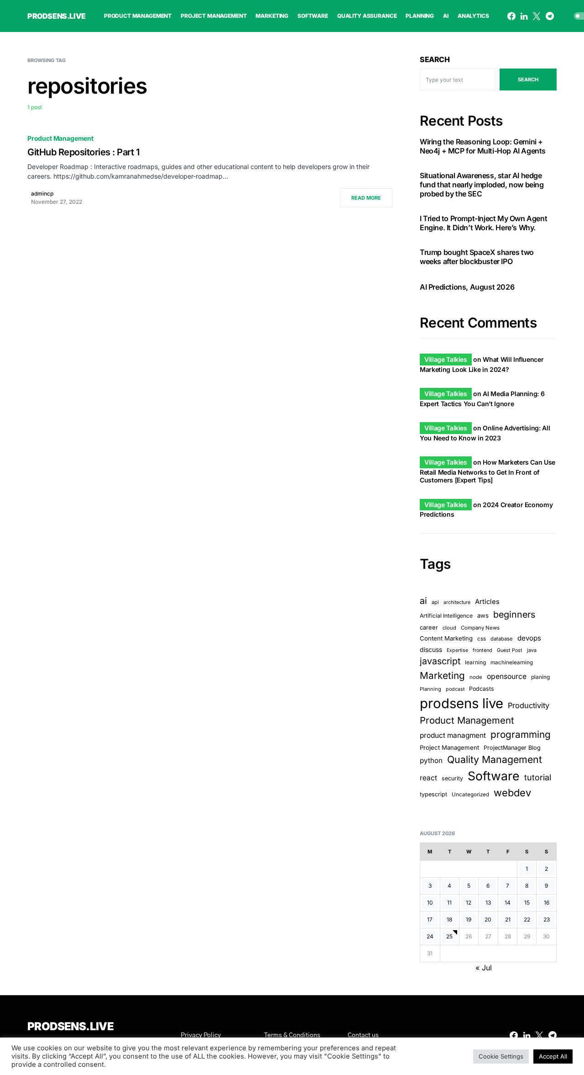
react (428, 777)
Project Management (449, 747)
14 (508, 902)
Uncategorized (470, 794)
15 (527, 902)
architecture (456, 602)
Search (435, 59)
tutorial (537, 777)
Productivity (528, 705)
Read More (366, 198)
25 (449, 936)
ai (423, 600)
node (475, 677)
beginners (514, 614)
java (532, 650)
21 (508, 919)
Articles (487, 602)
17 (430, 919)
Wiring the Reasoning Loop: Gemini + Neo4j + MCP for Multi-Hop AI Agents (483, 146)
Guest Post (509, 650)
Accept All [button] (553, 1056)
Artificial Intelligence (446, 615)
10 (430, 902)
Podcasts (481, 688)
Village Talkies (445, 359)
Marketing (442, 675)
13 (488, 902)
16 (546, 902)
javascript (440, 661)
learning (475, 662)
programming (520, 734)
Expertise (457, 650)
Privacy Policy (201, 1035)
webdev (512, 793)
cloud (449, 628)
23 (546, 919)
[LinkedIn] (524, 16)
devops (529, 638)
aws (483, 615)
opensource (507, 676)
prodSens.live (56, 16)
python (431, 760)
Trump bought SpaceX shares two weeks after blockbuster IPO (477, 257)
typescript (433, 794)
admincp (42, 193)
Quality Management (494, 759)
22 (527, 919)
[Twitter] (536, 16)
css (481, 638)
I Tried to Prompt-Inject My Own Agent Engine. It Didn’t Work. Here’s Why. (483, 223)
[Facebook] (511, 16)
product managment (453, 735)
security (452, 778)
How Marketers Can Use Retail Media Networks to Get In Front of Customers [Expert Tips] (487, 471)
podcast (455, 689)
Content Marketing (446, 638)
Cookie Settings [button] (501, 1056)
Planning (430, 689)
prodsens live (461, 703)
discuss (431, 649)
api (435, 602)
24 (430, 936)
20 (488, 919)
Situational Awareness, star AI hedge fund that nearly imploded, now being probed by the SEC (482, 184)
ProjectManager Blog (512, 747)
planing (540, 676)
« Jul (483, 967)
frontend (482, 650)
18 (449, 919)
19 (468, 919)
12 (468, 902)
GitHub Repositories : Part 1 (83, 152)
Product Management (60, 138)
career (429, 627)
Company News (480, 628)
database (501, 638)
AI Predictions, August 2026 (467, 286)
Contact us (363, 1035)
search (528, 79)
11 (449, 902)
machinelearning (511, 662)
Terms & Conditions (292, 1035)
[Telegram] (550, 16)
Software (494, 775)
